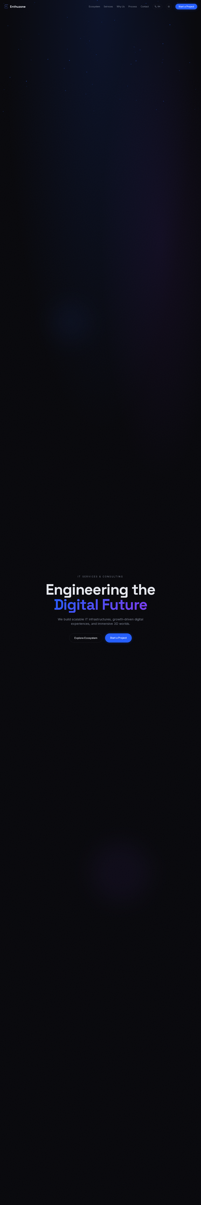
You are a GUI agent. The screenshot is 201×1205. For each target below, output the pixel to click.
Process (132, 6)
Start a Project (186, 6)
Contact (145, 6)
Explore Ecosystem (85, 638)
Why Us (121, 6)
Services (108, 6)
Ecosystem (94, 6)
